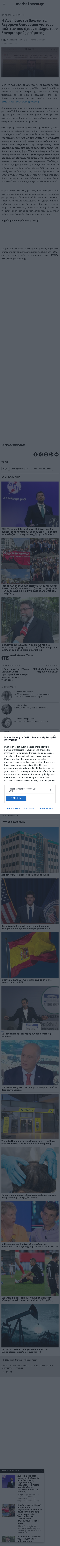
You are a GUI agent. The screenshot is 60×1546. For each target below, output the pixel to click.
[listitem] (30, 790)
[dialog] (30, 773)
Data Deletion (13, 808)
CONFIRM (16, 798)
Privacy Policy (46, 808)
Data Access (30, 808)
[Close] (54, 737)
